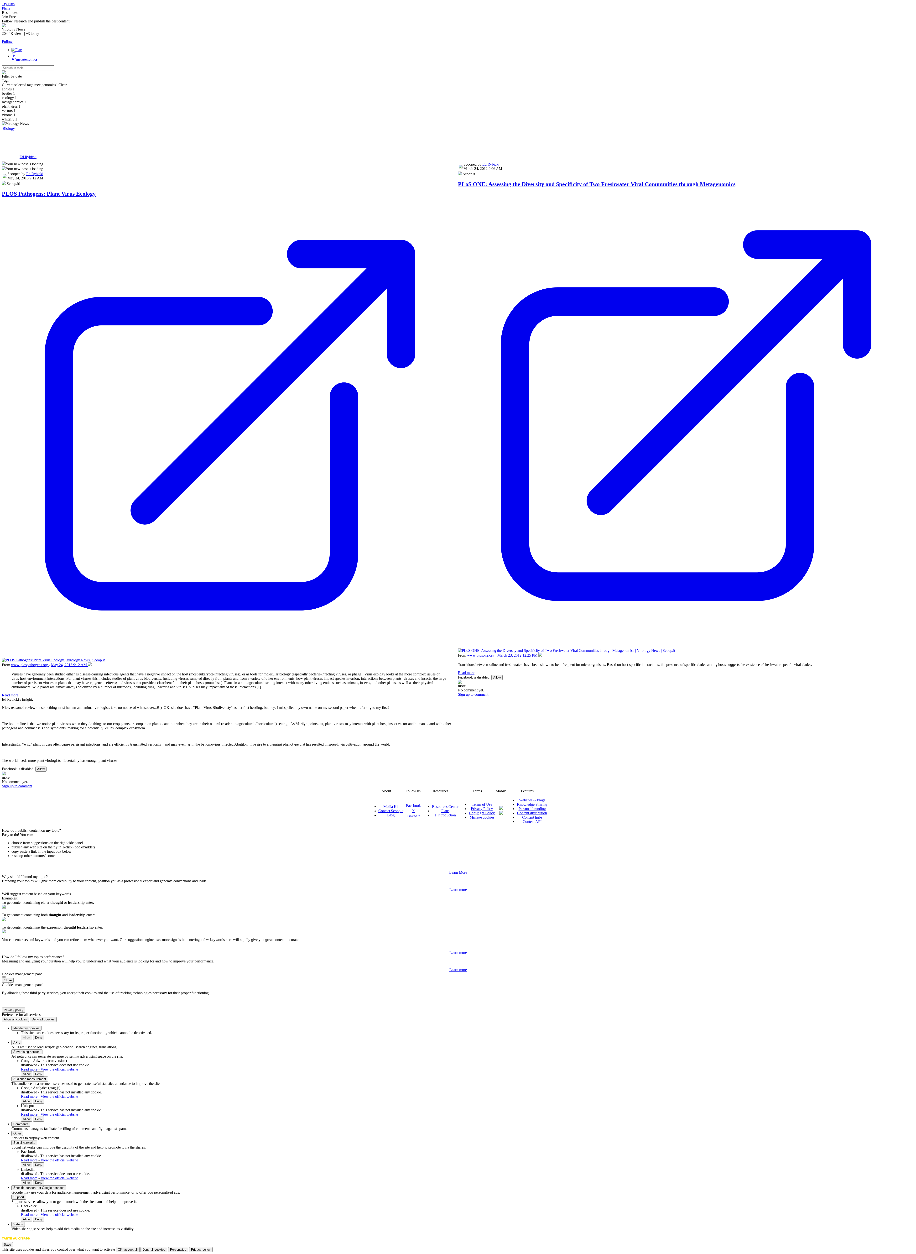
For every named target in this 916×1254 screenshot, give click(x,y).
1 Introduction (445, 815)
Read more (10, 695)
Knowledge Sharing (532, 804)
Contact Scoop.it (390, 811)
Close (8, 980)
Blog (391, 815)
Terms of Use (482, 804)
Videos (18, 1224)
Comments (20, 1124)
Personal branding (532, 809)
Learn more (458, 890)
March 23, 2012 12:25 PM (517, 655)
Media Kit (391, 807)
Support (18, 1197)
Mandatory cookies (26, 1028)
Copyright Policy (482, 813)
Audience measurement (29, 1079)
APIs (16, 1042)
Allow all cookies (15, 1019)
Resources (9, 12)
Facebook (413, 806)
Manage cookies (482, 817)
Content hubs (532, 817)
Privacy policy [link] (13, 1010)
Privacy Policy (482, 809)
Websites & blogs (532, 800)
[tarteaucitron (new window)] (16, 1241)
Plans (6, 8)
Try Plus (8, 4)
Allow (41, 769)
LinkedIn (413, 816)
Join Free (9, 17)
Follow (7, 42)
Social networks (24, 1142)
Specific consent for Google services (38, 1188)
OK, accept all (128, 1249)
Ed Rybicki (28, 157)
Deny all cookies (43, 1019)
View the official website (59, 1069)
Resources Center (445, 807)
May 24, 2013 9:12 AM (69, 665)
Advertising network (27, 1052)
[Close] (4, 977)
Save (7, 1244)
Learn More (458, 872)
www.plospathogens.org (30, 665)
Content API (532, 822)
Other (17, 1133)
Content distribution (532, 813)
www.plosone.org (481, 655)
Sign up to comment (17, 786)
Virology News (25, 140)
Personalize (178, 1249)
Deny (38, 1037)
